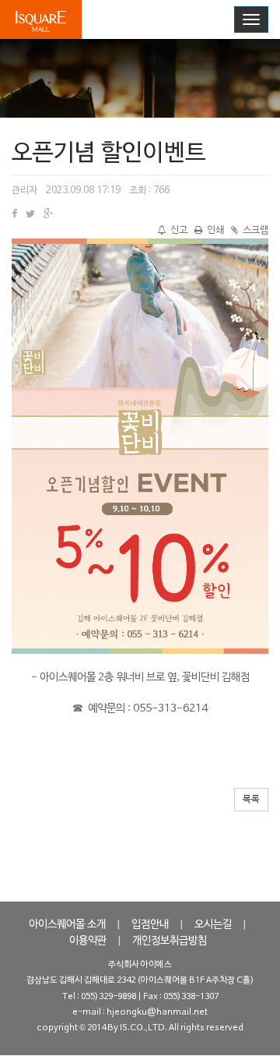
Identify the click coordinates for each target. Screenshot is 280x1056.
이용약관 (88, 941)
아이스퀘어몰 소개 (67, 925)
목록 (251, 799)
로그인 (162, 18)
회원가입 (211, 18)
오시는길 (213, 925)
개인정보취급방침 (169, 941)
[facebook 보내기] (14, 215)
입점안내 (150, 925)
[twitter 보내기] (30, 215)
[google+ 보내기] (48, 215)
